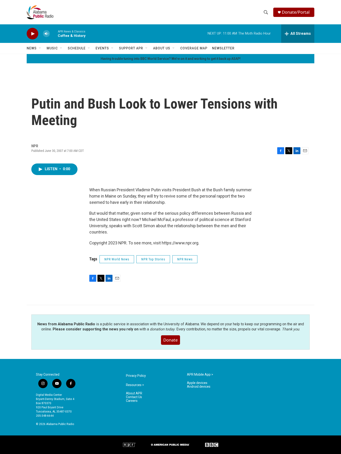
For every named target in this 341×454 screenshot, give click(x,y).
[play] (32, 33)
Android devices (198, 386)
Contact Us (134, 397)
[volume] (46, 34)
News (32, 48)
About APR (134, 393)
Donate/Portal (296, 12)
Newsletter (223, 48)
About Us (161, 48)
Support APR (131, 48)
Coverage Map (193, 48)
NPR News (185, 259)
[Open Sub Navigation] (40, 48)
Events (102, 48)
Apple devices (197, 383)
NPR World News (116, 259)
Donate (170, 340)
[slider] (54, 33)
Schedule (77, 48)
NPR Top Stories (153, 259)
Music (52, 48)
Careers (132, 401)
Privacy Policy (136, 375)
